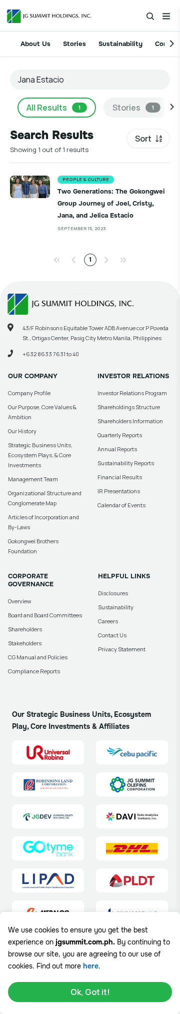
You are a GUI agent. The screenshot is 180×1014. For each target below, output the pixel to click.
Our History (22, 431)
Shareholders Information (130, 421)
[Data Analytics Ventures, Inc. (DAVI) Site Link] (132, 816)
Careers (108, 621)
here (90, 965)
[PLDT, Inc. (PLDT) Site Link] (132, 880)
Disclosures (113, 593)
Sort (143, 138)
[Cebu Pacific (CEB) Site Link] (132, 752)
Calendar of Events (122, 505)
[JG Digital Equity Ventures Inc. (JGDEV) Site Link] (48, 816)
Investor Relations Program (132, 393)
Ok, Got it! (90, 991)
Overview (19, 601)
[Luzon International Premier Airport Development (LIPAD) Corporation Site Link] (48, 880)
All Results (53, 107)
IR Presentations (119, 491)
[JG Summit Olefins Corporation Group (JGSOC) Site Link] (132, 784)
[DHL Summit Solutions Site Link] (132, 848)
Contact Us (112, 635)
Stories (74, 44)
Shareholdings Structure (129, 407)
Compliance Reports (34, 671)
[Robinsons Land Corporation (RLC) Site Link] (48, 784)
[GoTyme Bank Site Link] (48, 848)
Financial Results (120, 477)
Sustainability (120, 44)
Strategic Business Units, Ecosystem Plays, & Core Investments (40, 455)
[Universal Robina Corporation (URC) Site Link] (48, 752)
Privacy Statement (122, 649)
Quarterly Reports (120, 435)
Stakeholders (25, 643)
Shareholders (25, 629)
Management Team (33, 479)
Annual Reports (117, 449)
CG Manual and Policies (38, 657)
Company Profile (29, 393)
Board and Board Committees (45, 615)
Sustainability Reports (126, 463)
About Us (35, 44)
